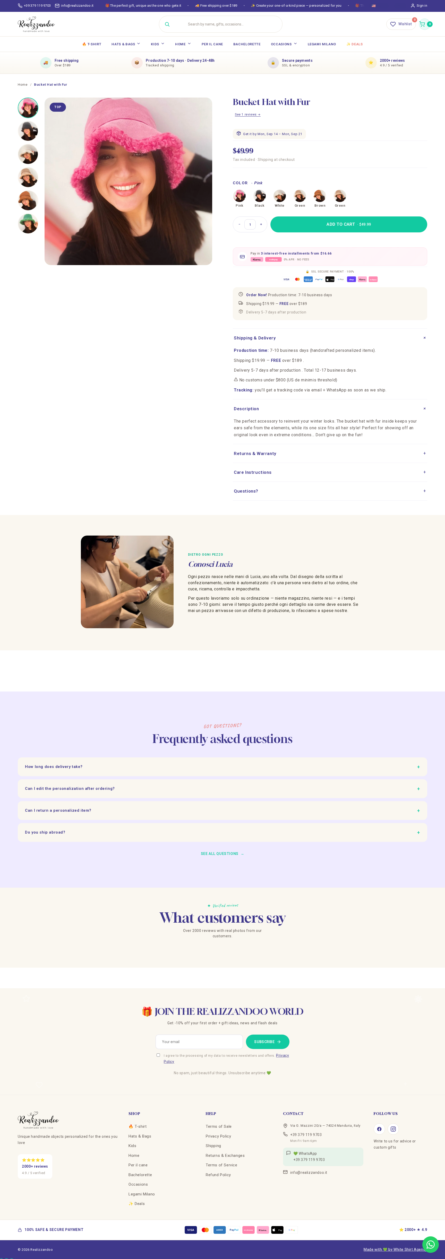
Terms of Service (221, 1165)
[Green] (299, 196)
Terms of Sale (219, 1126)
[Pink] (239, 196)
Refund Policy (218, 1175)
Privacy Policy (218, 1136)
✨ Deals (354, 44)
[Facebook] (379, 1129)
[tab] (28, 108)
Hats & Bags (123, 44)
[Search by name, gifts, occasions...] (167, 24)
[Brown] (320, 196)
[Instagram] (393, 1129)
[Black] (259, 196)
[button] (424, 24)
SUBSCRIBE (264, 1042)
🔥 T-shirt (91, 44)
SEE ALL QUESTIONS (222, 854)
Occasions (281, 44)
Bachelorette (247, 44)
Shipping (213, 1145)
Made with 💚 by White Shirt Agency (395, 1249)
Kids (155, 44)
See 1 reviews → (248, 114)
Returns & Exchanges (225, 1155)
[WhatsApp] (430, 1244)
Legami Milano (322, 44)
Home (180, 44)
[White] (279, 196)
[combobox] (227, 24)
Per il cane (212, 44)
